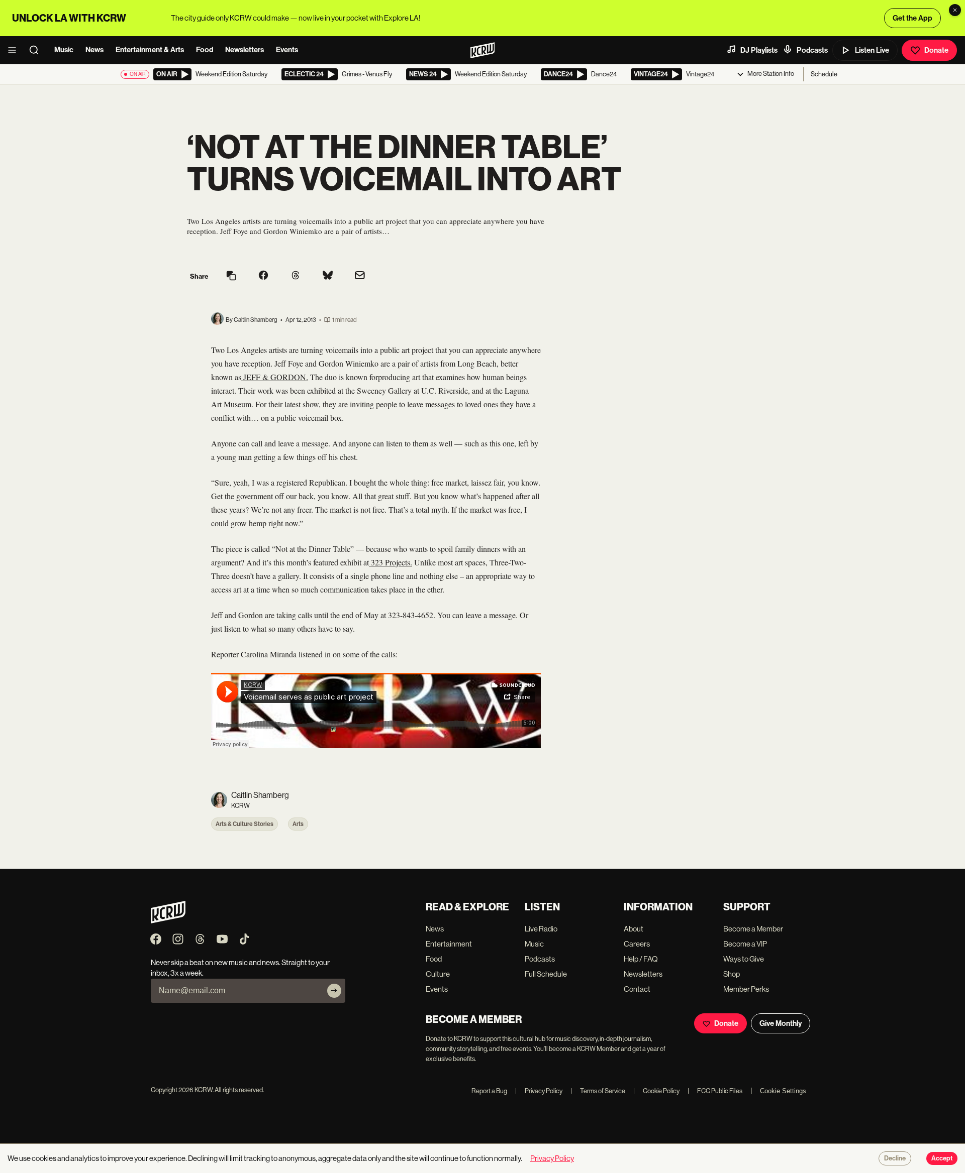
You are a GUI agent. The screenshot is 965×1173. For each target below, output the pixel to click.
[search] (37, 50)
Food (204, 49)
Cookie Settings (783, 1091)
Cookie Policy (656, 1091)
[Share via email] (360, 276)
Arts (298, 824)
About (633, 928)
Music (63, 49)
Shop (731, 974)
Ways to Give (743, 959)
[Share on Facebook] (263, 276)
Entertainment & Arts (150, 49)
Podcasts (812, 50)
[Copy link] (231, 276)
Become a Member (753, 928)
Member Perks (746, 989)
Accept (941, 1158)
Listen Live (872, 50)
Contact (637, 989)
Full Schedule (546, 974)
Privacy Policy (538, 1091)
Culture (438, 974)
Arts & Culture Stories (244, 824)
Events (287, 49)
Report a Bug (489, 1091)
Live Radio (541, 928)
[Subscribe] (334, 991)
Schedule (824, 74)
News (94, 49)
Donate (936, 50)
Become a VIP (745, 944)
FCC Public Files (715, 1091)
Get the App (912, 18)
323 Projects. (390, 562)
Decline (895, 1158)
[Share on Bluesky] (328, 276)
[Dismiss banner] (955, 10)
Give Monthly (780, 1023)
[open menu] (15, 50)
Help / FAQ (641, 959)
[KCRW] (168, 920)
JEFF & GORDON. (274, 377)
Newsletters (244, 49)
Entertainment (449, 944)
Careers (637, 944)
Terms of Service (597, 1091)
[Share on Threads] (296, 276)
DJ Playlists (759, 50)
